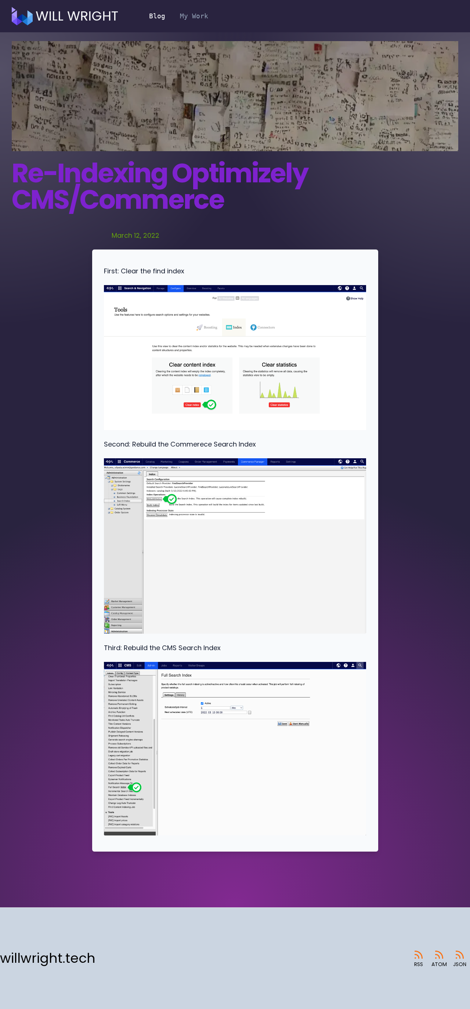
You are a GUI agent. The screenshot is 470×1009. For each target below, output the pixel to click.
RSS (418, 964)
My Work (194, 16)
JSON (459, 964)
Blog (157, 16)
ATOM (439, 964)
